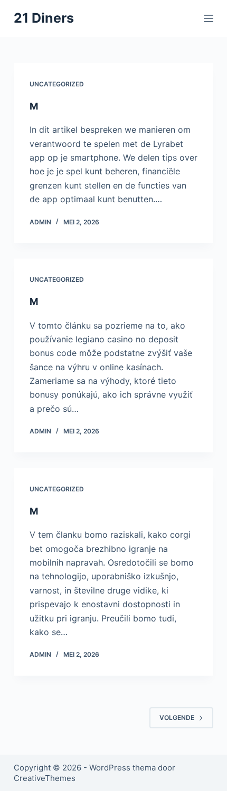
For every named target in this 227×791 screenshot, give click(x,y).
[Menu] (208, 18)
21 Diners (44, 18)
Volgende (176, 717)
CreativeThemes (44, 778)
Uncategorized (57, 84)
